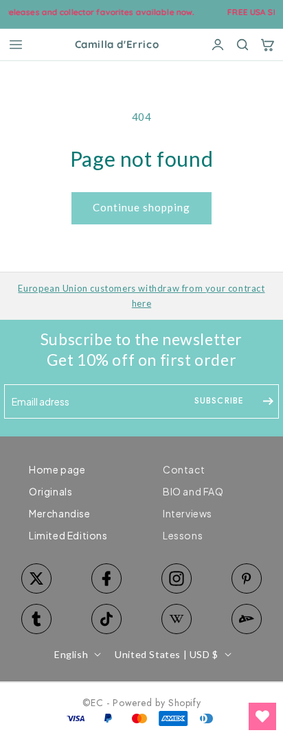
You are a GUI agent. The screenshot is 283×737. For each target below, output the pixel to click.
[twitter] (36, 578)
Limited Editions (68, 535)
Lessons (183, 535)
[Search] (242, 44)
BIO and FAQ (193, 491)
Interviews (187, 513)
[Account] (217, 44)
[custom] (176, 578)
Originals (50, 491)
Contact (184, 469)
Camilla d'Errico (117, 45)
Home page (57, 469)
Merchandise (60, 513)
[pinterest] (246, 578)
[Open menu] (15, 44)
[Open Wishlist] (262, 716)
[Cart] (267, 44)
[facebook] (106, 578)
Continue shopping (141, 207)
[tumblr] (36, 619)
